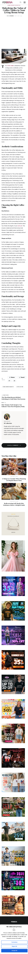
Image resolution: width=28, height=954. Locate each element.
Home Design (11, 5)
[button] (25, 2)
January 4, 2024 (14, 476)
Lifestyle (17, 5)
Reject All (14, 946)
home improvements (8, 386)
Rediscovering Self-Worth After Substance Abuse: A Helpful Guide (14, 504)
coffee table (10, 65)
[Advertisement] (14, 32)
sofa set (20, 226)
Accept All (14, 950)
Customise (14, 942)
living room (19, 386)
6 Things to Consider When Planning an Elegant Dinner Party (14, 479)
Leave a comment (13, 445)
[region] (14, 939)
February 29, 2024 (14, 501)
